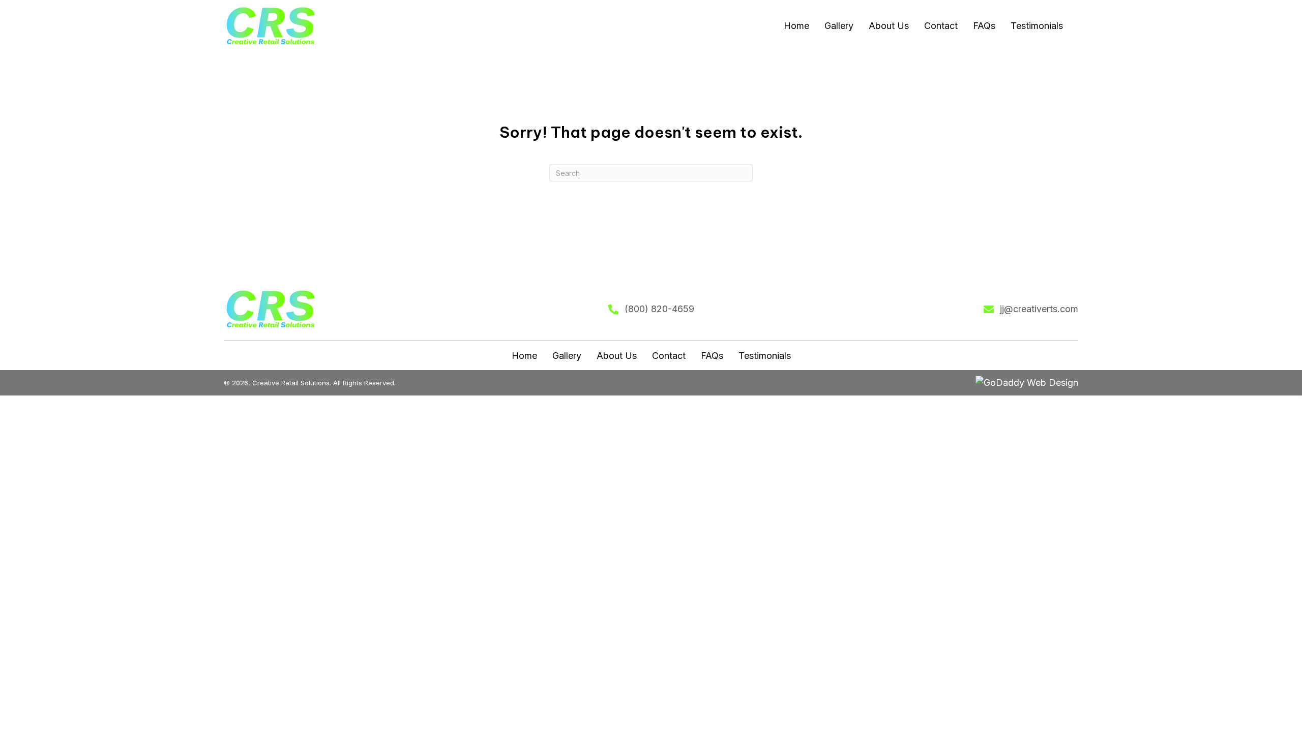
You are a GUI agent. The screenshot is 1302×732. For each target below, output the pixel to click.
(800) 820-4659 (659, 308)
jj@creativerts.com (1039, 308)
